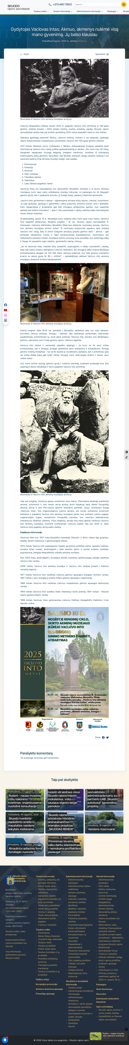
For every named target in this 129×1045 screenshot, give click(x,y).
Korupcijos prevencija (46, 984)
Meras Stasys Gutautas (49, 936)
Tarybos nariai (45, 942)
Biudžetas (73, 905)
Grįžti (26, 54)
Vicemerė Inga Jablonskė (50, 939)
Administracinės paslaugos (75, 881)
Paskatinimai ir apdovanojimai (75, 946)
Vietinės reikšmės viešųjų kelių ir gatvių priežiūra (110, 959)
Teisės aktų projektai (48, 908)
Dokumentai (44, 932)
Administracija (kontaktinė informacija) (80, 992)
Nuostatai (72, 941)
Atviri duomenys (104, 989)
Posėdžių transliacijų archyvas (48, 960)
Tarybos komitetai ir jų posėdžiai (48, 973)
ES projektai (74, 915)
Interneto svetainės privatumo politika (77, 900)
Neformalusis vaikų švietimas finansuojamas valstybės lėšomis (110, 928)
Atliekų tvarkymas (107, 889)
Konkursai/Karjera (76, 931)
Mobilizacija (104, 947)
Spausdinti (100, 54)
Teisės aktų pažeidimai (49, 905)
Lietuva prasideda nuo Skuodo (109, 920)
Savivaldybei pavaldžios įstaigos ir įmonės (79, 1009)
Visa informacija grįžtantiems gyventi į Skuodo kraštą (16, 954)
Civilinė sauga (105, 899)
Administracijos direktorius (75, 999)
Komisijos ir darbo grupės (80, 1003)
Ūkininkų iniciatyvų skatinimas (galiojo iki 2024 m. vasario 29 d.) (109, 976)
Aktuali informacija (105, 876)
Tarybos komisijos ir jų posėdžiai (48, 954)
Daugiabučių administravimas (106, 904)
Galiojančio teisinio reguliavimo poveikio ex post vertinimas (49, 899)
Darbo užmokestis (77, 928)
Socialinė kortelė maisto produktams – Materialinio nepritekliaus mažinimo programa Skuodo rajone (111, 939)
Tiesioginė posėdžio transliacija (47, 967)
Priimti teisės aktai (47, 886)
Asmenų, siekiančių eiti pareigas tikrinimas (49, 881)
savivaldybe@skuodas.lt (17, 908)
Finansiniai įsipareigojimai (80, 925)
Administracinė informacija (88, 11)
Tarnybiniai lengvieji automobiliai (77, 955)
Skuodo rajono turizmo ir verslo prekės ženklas (110, 1011)
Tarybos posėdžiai (47, 945)
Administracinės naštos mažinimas (79, 888)
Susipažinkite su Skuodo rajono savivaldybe (110, 1018)
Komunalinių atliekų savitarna (108, 913)
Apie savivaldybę (104, 1006)
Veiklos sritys (42, 979)
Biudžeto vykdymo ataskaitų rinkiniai (77, 910)
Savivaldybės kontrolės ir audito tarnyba (80, 1015)
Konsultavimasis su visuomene (77, 936)
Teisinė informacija (61, 11)
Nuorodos (101, 994)
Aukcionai (103, 892)
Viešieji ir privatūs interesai (76, 965)
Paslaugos (111, 11)
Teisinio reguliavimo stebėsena (47, 891)
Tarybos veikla (40, 11)
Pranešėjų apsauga (45, 993)
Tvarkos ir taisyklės (47, 925)
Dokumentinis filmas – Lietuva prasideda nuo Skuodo (16, 943)
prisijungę (28, 758)
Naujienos (82, 41)
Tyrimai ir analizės (46, 912)
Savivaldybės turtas (108, 950)
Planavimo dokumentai (79, 950)
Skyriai (71, 1026)
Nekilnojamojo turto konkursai (77, 975)
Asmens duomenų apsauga (49, 989)
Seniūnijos (73, 1023)
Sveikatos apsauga (108, 963)
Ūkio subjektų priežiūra (79, 960)
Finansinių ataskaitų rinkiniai (77, 920)
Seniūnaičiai (73, 1020)
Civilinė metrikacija (108, 896)
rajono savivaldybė (19, 7)
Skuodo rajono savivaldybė (82, 1040)
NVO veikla (104, 886)
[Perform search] (123, 4)
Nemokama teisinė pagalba (47, 920)
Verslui (102, 967)
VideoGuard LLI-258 (108, 970)
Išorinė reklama (106, 908)
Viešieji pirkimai (75, 970)
